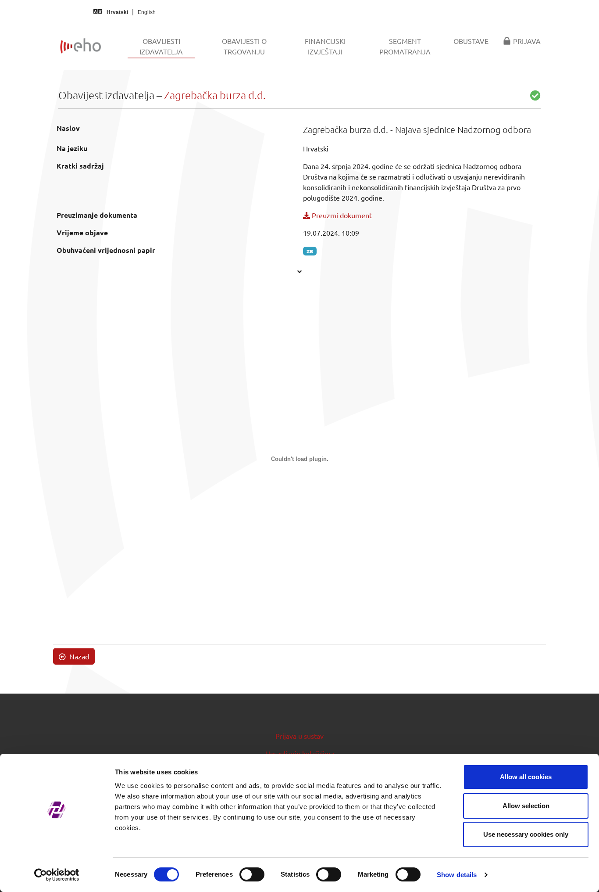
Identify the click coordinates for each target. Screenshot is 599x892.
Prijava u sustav (299, 735)
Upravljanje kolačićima (299, 753)
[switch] (251, 874)
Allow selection (526, 805)
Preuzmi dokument (341, 215)
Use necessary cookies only (525, 834)
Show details (457, 874)
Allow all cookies (526, 776)
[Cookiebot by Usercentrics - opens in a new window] (56, 874)
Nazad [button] (78, 656)
